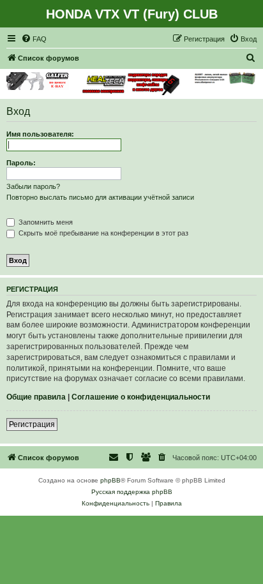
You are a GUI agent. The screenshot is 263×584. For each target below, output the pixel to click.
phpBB (110, 480)
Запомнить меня (45, 222)
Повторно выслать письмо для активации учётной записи (100, 197)
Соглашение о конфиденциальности (140, 397)
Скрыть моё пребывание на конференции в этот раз (102, 233)
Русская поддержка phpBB (131, 491)
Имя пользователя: (40, 134)
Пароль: (21, 163)
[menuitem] (34, 39)
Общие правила (36, 397)
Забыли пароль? (33, 186)
